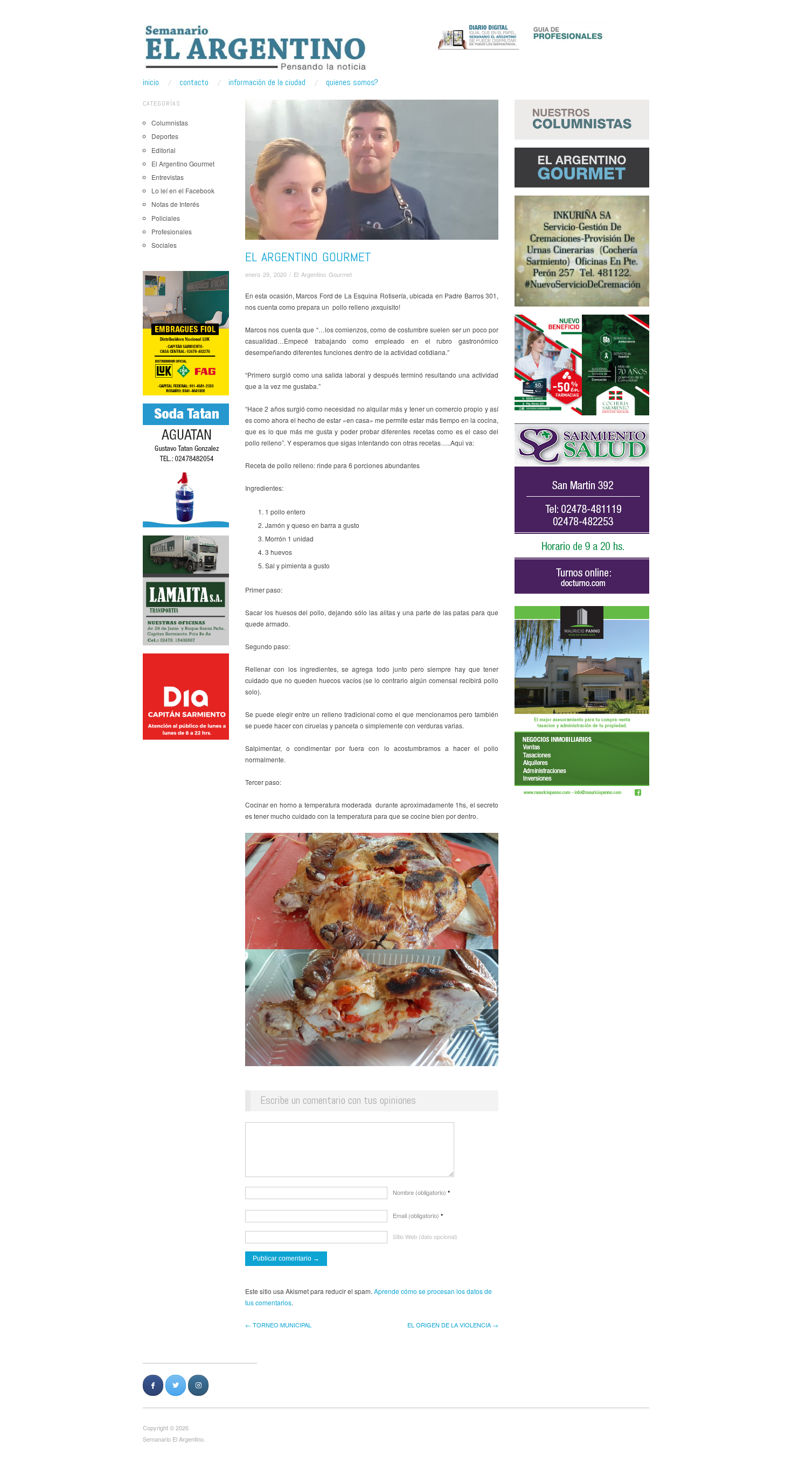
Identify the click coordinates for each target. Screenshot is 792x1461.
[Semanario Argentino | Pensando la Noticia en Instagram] (198, 1385)
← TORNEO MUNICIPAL (278, 1324)
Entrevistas (167, 177)
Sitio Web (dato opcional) (425, 1236)
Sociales (164, 244)
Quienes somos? (352, 82)
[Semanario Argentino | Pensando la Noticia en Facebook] (153, 1385)
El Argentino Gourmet (182, 163)
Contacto (194, 82)
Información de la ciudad (266, 82)
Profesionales (171, 231)
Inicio (151, 82)
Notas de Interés (175, 203)
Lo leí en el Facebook (182, 190)
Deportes (164, 136)
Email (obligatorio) (418, 1215)
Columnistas (169, 122)
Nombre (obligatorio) (421, 1192)
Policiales (165, 217)
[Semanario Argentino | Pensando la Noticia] (257, 47)
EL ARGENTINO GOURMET (308, 256)
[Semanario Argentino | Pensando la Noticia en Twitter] (175, 1385)
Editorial (163, 150)
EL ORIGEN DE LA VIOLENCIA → (452, 1324)
